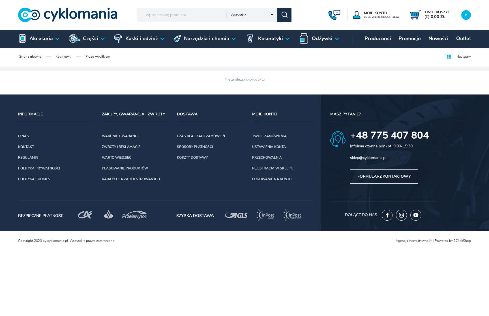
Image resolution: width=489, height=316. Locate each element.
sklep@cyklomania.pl (368, 158)
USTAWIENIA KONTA (269, 147)
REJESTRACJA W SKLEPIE (272, 168)
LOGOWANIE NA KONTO (271, 179)
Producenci (377, 38)
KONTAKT (26, 147)
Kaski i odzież (141, 38)
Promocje (409, 38)
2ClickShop (462, 240)
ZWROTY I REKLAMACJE (121, 147)
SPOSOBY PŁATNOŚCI (195, 147)
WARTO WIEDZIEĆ (116, 157)
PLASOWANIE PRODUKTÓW (125, 168)
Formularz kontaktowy (384, 177)
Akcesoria (41, 38)
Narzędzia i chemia (206, 38)
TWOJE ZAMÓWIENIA (269, 136)
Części (90, 38)
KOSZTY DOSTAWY (192, 157)
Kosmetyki (270, 38)
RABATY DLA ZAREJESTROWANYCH (131, 179)
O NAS (23, 136)
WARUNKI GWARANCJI (120, 136)
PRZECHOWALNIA (267, 157)
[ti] (431, 240)
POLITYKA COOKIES (34, 179)
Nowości (438, 38)
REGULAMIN (28, 157)
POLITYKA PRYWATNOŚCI (39, 168)
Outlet (463, 38)
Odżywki (322, 38)
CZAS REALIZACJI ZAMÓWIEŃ (201, 136)
